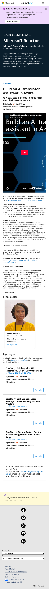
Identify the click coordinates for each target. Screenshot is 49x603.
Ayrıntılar (38, 390)
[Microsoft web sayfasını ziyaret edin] (8, 3)
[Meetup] (23, 519)
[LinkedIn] (23, 542)
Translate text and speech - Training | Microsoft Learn (21, 261)
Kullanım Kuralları (12, 577)
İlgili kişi (8, 566)
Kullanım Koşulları (12, 574)
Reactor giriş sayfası (19, 360)
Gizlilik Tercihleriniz (16, 580)
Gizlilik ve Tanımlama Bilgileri (16, 572)
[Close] (46, 9)
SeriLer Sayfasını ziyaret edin (24, 472)
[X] (23, 527)
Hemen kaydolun (12, 22)
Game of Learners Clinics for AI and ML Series (25, 200)
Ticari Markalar (10, 569)
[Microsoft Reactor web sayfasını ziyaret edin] (27, 3)
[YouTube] (23, 535)
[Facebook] (23, 511)
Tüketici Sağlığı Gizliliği (13, 582)
